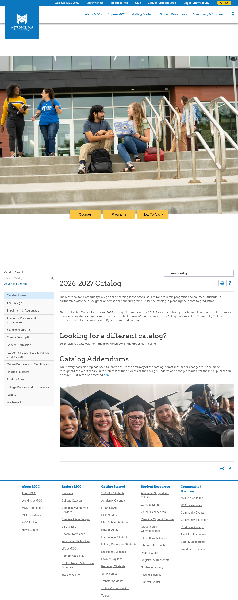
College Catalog (72, 500)
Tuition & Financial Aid (115, 588)
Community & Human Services (75, 510)
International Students (114, 537)
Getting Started (142, 14)
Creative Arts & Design (76, 519)
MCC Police (29, 522)
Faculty (11, 395)
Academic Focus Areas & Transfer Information (29, 355)
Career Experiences (153, 512)
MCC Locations (31, 515)
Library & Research (153, 545)
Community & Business (208, 14)
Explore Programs (19, 330)
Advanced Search (15, 284)
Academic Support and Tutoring (155, 495)
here (107, 375)
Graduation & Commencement (151, 528)
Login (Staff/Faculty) (197, 3)
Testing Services (151, 574)
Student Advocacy (152, 567)
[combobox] (199, 273)
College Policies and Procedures (28, 387)
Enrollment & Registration (24, 310)
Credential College (192, 527)
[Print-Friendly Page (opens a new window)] (221, 283)
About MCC (92, 14)
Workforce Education (193, 549)
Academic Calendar (113, 500)
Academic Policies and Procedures (21, 320)
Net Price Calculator (113, 551)
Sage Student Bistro (193, 541)
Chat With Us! (95, 3)
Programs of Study (73, 555)
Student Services (18, 379)
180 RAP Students (112, 493)
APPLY (224, 3)
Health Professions (73, 534)
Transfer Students (112, 580)
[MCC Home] (22, 22)
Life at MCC (69, 548)
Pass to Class (149, 552)
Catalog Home (16, 295)
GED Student (109, 515)
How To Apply (153, 214)
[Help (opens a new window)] (229, 283)
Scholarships (109, 573)
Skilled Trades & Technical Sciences (78, 565)
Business (67, 493)
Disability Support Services (157, 519)
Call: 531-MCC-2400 (67, 3)
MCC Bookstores (191, 505)
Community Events (192, 512)
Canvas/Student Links (162, 3)
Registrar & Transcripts (155, 560)
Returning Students (113, 566)
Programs (119, 214)
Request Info (119, 3)
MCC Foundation (32, 507)
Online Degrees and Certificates (28, 364)
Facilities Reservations (195, 534)
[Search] (233, 14)
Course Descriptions (20, 337)
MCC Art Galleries (192, 497)
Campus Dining (150, 504)
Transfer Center (71, 574)
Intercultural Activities (154, 538)
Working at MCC (32, 500)
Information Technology (76, 541)
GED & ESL (69, 526)
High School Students (114, 522)
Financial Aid (109, 507)
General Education (19, 345)
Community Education (194, 519)
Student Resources (172, 14)
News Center (30, 529)
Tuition (105, 595)
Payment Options (111, 559)
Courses (85, 214)
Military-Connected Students (118, 544)
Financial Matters (18, 372)
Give (138, 3)
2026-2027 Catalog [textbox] (176, 273)
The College (14, 303)
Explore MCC (116, 14)
